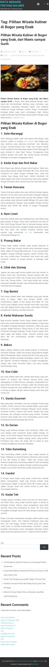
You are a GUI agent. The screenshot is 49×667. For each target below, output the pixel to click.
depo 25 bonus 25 (8, 626)
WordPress (35, 664)
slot (2, 631)
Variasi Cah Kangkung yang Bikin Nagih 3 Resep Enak (24, 579)
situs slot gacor (7, 628)
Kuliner (5, 55)
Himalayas (40, 661)
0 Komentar (35, 52)
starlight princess (8, 634)
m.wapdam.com (17, 117)
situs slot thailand (8, 617)
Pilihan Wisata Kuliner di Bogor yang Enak (31, 55)
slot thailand (29, 141)
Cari (2, 543)
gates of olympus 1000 (10, 620)
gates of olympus (8, 636)
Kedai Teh (14, 55)
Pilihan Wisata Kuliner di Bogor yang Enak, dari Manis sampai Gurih (24, 39)
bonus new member (9, 642)
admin (23, 52)
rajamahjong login (8, 644)
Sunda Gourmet (6, 59)
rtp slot (28, 232)
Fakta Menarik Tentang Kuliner (23, 661)
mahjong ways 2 (7, 623)
